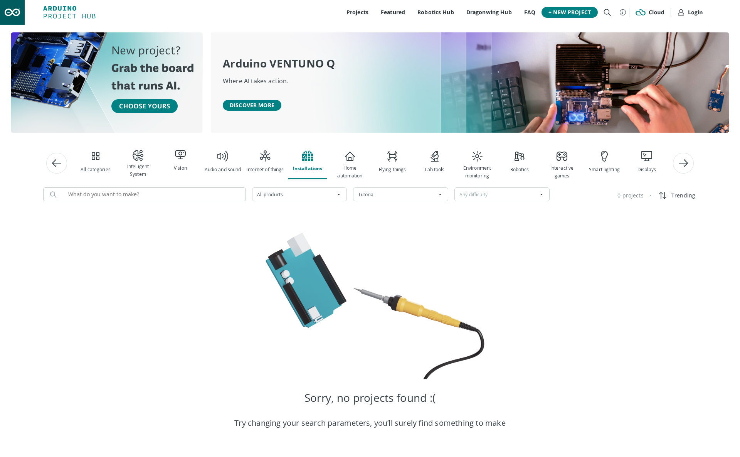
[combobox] (299, 194)
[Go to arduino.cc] (12, 12)
